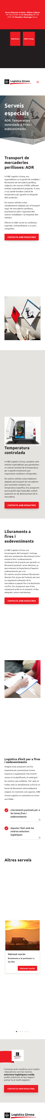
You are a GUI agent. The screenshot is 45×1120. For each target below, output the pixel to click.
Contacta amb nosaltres (21, 1089)
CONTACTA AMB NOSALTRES (22, 237)
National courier (27, 968)
